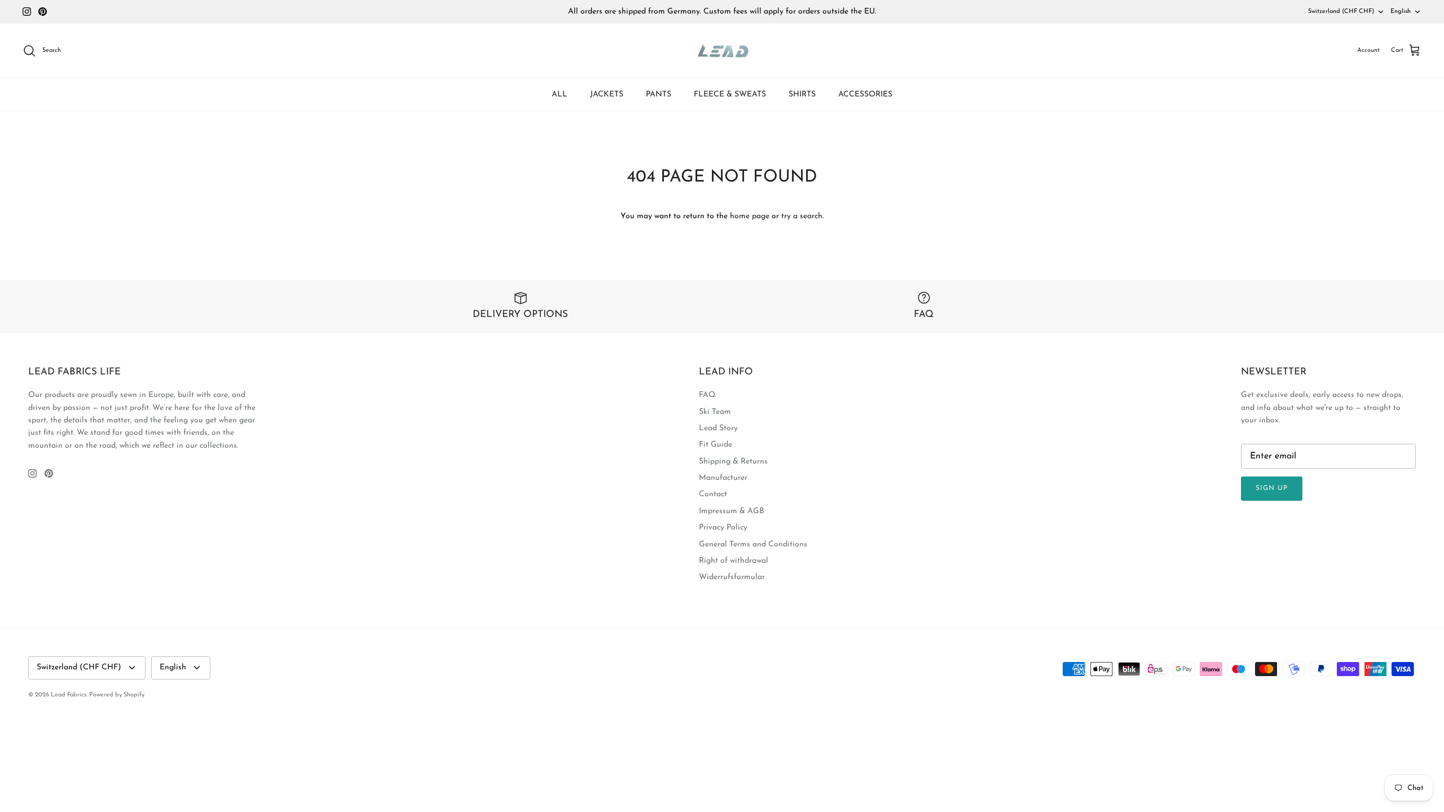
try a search (801, 216)
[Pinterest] (42, 11)
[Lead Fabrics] (722, 51)
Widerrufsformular (732, 577)
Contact (713, 494)
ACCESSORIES (865, 94)
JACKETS (606, 94)
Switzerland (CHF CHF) (1341, 11)
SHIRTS (802, 94)
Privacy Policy (723, 527)
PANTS (658, 94)
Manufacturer (723, 478)
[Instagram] (27, 11)
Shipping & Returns (733, 461)
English (1400, 11)
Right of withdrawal (733, 561)
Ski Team (715, 412)
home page (749, 216)
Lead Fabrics (68, 695)
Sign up (1272, 488)
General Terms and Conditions (753, 544)
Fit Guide (715, 444)
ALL (559, 94)
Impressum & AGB (731, 511)
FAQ (707, 395)
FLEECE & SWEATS (730, 94)
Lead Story (718, 428)
